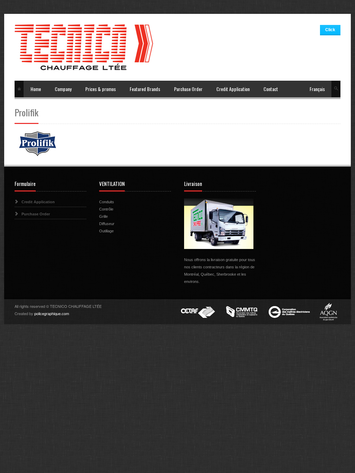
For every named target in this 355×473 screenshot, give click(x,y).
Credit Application (233, 88)
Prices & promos (100, 88)
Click (330, 29)
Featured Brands (145, 88)
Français (317, 88)
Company (63, 88)
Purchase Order (188, 88)
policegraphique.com (51, 313)
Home (36, 88)
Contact (270, 88)
